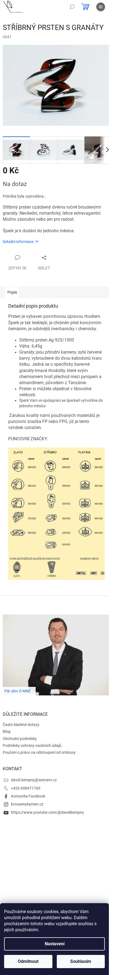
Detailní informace (18, 241)
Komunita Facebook (28, 796)
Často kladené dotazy (21, 724)
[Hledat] (71, 6)
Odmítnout (28, 961)
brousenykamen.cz (27, 804)
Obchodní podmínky (20, 738)
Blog (6, 731)
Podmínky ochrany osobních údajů (32, 745)
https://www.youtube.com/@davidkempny (47, 812)
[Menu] (100, 6)
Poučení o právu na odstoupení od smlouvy (39, 752)
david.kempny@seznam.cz (34, 780)
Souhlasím (80, 961)
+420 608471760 (25, 788)
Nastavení (54, 943)
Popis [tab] (12, 292)
